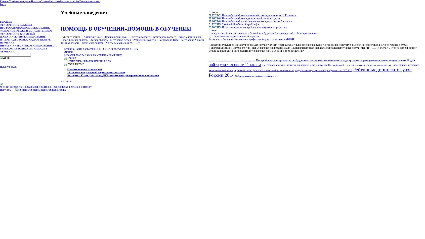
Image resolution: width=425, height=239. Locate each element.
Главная (4, 1)
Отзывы (68, 51)
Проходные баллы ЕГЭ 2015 (338, 70)
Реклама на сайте (69, 1)
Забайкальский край (115, 37)
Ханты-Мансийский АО (119, 42)
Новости (36, 1)
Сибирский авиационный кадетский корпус (255, 76)
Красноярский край (190, 37)
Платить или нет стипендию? (84, 69)
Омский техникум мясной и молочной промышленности (265, 70)
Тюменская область (92, 42)
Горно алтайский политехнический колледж (327, 60)
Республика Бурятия (144, 40)
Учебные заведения (20, 1)
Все (138, 42)
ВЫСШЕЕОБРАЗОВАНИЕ (9, 23)
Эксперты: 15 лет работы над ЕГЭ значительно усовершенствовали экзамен (113, 75)
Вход (3, 4)
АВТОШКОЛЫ (23, 48)
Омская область (99, 40)
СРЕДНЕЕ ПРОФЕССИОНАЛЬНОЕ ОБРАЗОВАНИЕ (25, 26)
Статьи (45, 1)
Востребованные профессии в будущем (281, 60)
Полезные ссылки (89, 1)
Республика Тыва (168, 40)
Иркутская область (140, 37)
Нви (264, 65)
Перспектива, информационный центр (89, 60)
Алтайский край (93, 37)
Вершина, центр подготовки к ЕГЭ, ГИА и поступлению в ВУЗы (101, 48)
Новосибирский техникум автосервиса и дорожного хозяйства (359, 65)
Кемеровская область (165, 37)
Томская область (70, 42)
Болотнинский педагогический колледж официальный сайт (232, 61)
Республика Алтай (120, 40)
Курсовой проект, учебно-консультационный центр (93, 54)
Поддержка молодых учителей (309, 70)
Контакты (54, 1)
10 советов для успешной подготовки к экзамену (96, 72)
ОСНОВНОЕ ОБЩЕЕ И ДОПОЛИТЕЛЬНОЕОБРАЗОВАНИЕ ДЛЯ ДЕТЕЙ (26, 32)
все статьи (66, 81)
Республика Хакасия (192, 40)
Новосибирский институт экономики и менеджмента (297, 65)
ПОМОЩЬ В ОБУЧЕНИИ (93, 29)
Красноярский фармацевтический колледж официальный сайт (377, 60)
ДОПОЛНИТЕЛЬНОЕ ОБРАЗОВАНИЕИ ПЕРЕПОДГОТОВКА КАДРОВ (23, 38)
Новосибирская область (74, 40)
